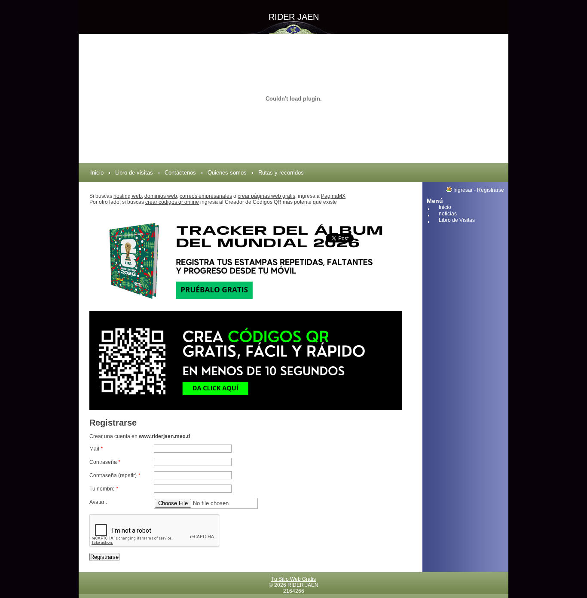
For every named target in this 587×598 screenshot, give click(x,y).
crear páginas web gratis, (267, 196)
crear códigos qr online (172, 202)
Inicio (97, 172)
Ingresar (463, 190)
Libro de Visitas (457, 220)
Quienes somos (227, 172)
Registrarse (490, 190)
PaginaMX (333, 196)
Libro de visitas (134, 172)
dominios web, (161, 196)
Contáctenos (180, 172)
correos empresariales (206, 196)
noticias (448, 214)
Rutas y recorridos (281, 172)
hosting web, (128, 196)
